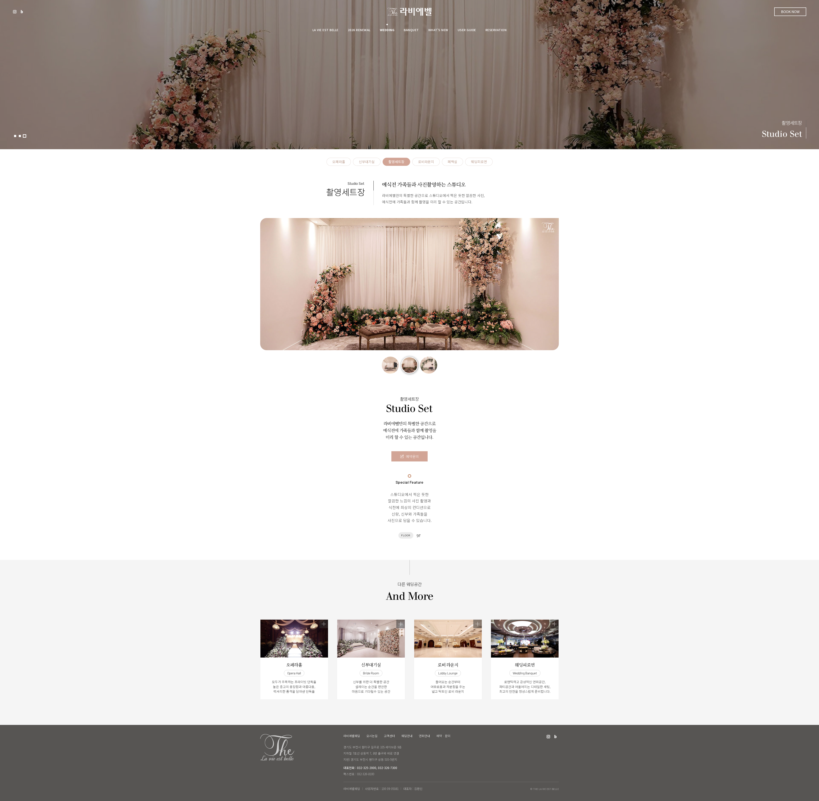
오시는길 (372, 736)
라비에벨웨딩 (409, 11)
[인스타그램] (15, 12)
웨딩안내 (406, 736)
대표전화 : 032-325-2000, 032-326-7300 (370, 768)
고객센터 (389, 736)
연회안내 (424, 736)
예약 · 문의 (443, 736)
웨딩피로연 (479, 162)
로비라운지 (426, 162)
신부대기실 (367, 162)
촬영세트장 (396, 162)
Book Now (790, 11)
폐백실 (452, 162)
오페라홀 (338, 162)
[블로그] (22, 12)
